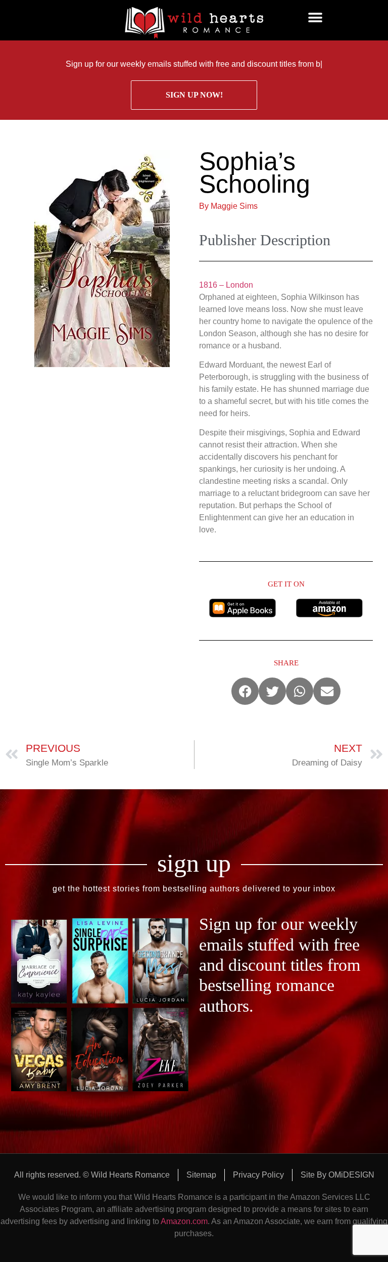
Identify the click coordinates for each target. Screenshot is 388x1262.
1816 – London (226, 285)
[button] (315, 17)
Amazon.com (184, 1221)
